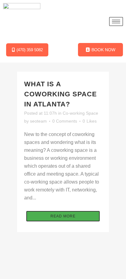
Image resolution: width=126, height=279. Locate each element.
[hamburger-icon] (116, 21)
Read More (63, 216)
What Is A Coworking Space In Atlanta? (60, 94)
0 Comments (64, 121)
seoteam (38, 121)
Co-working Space (80, 113)
